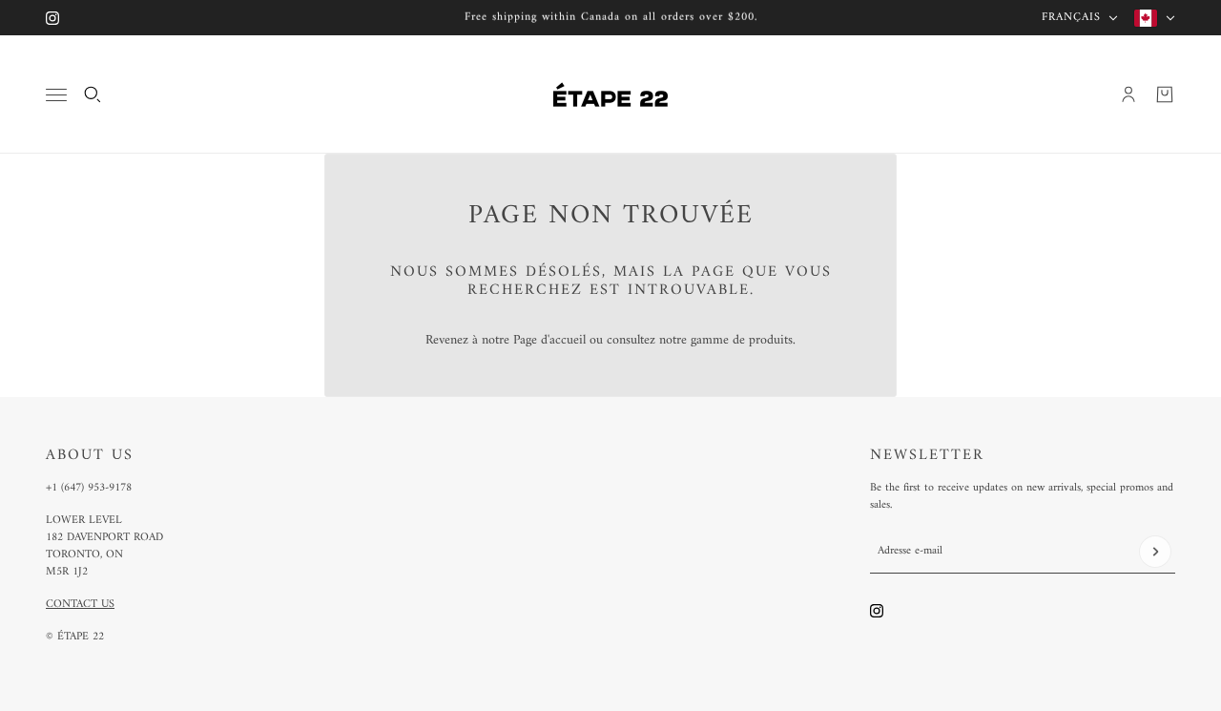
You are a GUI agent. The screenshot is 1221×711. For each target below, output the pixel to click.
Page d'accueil (549, 340)
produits (771, 340)
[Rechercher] (92, 94)
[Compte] (1128, 94)
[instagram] (52, 18)
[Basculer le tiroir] (56, 95)
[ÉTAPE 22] (610, 94)
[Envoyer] (1155, 551)
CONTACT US (80, 605)
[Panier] (1164, 94)
